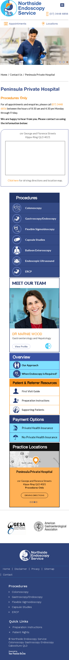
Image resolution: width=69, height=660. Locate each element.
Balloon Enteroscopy (38, 250)
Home (4, 74)
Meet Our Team (29, 283)
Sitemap (49, 569)
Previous (46, 346)
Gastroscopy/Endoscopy (40, 218)
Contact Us (16, 74)
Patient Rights (20, 632)
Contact (7, 574)
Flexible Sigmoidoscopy (40, 229)
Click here (13, 180)
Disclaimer (21, 569)
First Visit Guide (31, 391)
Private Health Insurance (37, 428)
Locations (52, 23)
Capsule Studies (35, 239)
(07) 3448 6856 (59, 13)
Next (49, 346)
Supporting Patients (33, 409)
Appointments (17, 23)
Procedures (26, 197)
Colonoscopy (33, 207)
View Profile (21, 346)
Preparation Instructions (35, 400)
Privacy (35, 569)
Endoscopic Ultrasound (39, 260)
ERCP (28, 271)
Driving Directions (34, 495)
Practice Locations (30, 446)
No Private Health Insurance (39, 437)
